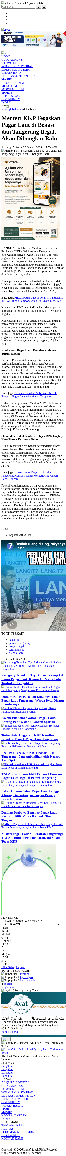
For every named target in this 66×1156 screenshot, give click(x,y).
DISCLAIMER (10, 1135)
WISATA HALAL (12, 72)
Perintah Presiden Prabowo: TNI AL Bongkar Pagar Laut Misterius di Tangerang (29, 395)
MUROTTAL (9, 86)
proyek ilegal (16, 646)
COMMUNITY (10, 99)
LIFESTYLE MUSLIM (15, 69)
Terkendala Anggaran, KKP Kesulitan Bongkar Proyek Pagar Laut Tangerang (29, 737)
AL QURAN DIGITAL (15, 82)
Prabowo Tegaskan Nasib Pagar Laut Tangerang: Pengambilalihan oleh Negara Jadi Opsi (30, 756)
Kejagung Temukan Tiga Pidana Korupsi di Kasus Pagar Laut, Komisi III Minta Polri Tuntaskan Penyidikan (32, 679)
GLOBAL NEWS (12, 59)
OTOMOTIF (9, 62)
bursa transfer (28, 980)
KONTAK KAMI (12, 1138)
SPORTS (6, 92)
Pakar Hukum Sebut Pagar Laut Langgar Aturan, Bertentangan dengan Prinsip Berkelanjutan (31, 795)
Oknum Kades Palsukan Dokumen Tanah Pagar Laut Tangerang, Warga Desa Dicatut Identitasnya (32, 700)
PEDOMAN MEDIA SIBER (18, 1131)
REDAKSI (7, 1128)
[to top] (6, 1039)
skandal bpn (16, 652)
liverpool (25, 973)
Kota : (5, 924)
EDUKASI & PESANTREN (18, 76)
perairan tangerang (19, 643)
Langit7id (7, 1066)
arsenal (8, 983)
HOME (5, 56)
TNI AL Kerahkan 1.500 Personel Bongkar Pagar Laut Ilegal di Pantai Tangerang (31, 776)
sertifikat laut (16, 649)
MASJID (6, 79)
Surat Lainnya (9, 1031)
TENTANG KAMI (12, 1125)
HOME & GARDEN (14, 95)
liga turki (9, 987)
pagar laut (14, 639)
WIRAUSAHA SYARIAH (17, 66)
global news (16, 109)
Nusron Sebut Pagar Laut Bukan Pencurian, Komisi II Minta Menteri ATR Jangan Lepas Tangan (29, 475)
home (4, 109)
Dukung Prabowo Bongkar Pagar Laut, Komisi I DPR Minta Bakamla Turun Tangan (29, 816)
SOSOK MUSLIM (12, 89)
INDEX (6, 102)
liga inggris (26, 977)
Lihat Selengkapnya (13, 967)
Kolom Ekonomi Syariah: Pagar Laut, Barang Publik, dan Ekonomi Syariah (28, 720)
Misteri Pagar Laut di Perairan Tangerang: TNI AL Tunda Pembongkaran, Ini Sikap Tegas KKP (32, 299)
